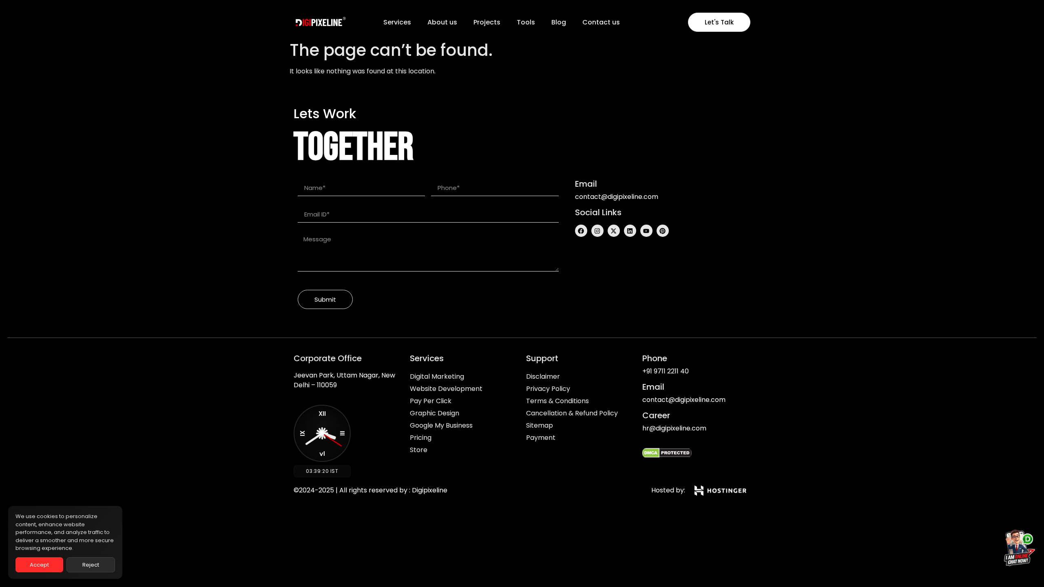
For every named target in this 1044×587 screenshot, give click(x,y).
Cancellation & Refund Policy (572, 413)
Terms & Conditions (557, 401)
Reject (90, 565)
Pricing (420, 437)
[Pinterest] (663, 231)
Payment (540, 437)
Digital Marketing (437, 376)
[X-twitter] (614, 231)
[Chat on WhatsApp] (1017, 549)
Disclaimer (543, 376)
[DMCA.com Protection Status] (667, 455)
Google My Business (441, 425)
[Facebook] (581, 231)
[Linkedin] (630, 231)
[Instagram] (597, 231)
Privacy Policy (548, 388)
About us (442, 22)
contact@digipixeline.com (616, 196)
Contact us (601, 22)
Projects (486, 22)
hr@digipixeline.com (674, 428)
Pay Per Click (430, 401)
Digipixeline (429, 490)
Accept (39, 565)
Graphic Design (434, 413)
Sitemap (539, 425)
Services (397, 22)
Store (418, 450)
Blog (558, 22)
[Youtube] (646, 231)
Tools (526, 22)
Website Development (446, 388)
